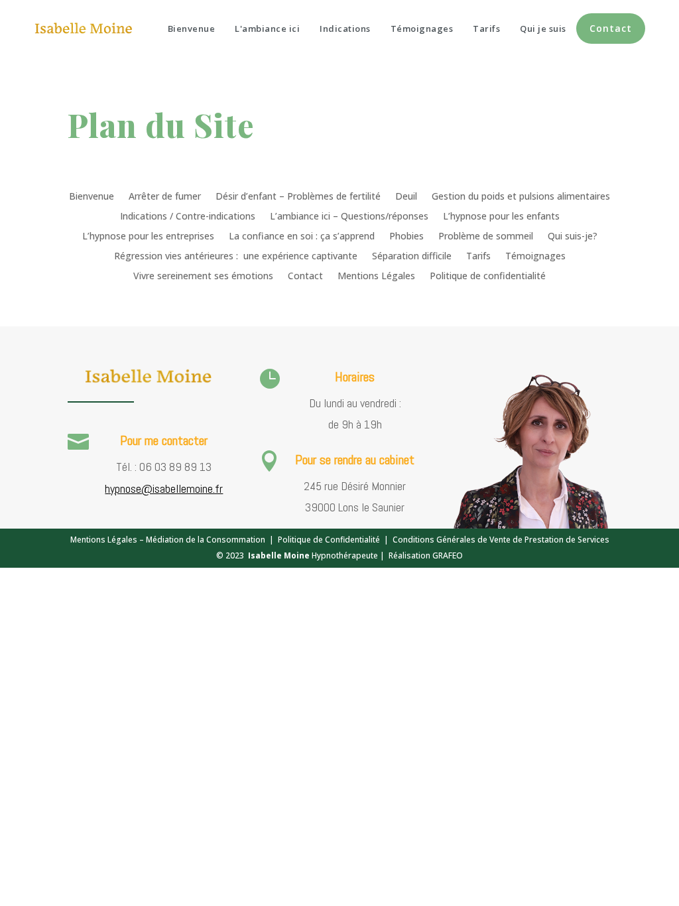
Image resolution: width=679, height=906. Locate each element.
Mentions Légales (376, 276)
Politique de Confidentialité (329, 539)
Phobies (406, 236)
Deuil (406, 197)
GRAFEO (447, 555)
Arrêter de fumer (165, 197)
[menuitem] (191, 29)
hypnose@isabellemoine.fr (164, 488)
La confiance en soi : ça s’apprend (302, 236)
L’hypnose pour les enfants (501, 217)
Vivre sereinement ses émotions (203, 276)
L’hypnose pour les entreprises (148, 236)
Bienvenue (91, 197)
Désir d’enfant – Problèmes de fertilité (298, 197)
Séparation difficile (412, 256)
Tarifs (478, 256)
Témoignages (535, 256)
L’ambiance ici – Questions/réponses (349, 217)
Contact (305, 276)
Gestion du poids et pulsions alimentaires (521, 197)
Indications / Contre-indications (187, 217)
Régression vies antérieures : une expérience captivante (235, 256)
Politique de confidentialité (488, 276)
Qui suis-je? (572, 236)
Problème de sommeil (485, 236)
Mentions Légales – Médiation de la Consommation (167, 539)
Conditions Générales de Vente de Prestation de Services (501, 539)
